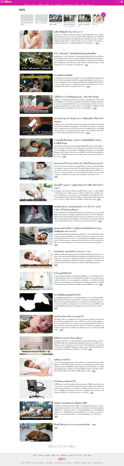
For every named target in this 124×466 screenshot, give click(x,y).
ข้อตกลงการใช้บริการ (26, 462)
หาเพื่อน (47, 4)
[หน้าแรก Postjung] (7, 1)
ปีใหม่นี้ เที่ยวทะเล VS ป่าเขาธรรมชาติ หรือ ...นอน (75, 425)
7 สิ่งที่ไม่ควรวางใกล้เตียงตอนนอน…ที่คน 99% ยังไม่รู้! (76, 97)
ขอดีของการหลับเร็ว (62, 360)
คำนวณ (76, 4)
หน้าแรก (26, 4)
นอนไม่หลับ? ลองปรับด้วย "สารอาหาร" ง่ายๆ (72, 251)
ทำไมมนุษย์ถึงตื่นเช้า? (63, 273)
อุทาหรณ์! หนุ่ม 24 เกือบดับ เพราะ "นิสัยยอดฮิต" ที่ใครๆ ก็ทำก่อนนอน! (79, 120)
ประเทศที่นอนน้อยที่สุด (63, 75)
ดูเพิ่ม (97, 43)
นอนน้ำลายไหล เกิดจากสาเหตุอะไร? (69, 316)
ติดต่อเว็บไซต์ (76, 462)
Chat (51, 5)
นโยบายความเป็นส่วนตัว (38, 462)
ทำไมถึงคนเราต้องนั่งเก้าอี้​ (64, 381)
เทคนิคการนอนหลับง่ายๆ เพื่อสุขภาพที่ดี (70, 403)
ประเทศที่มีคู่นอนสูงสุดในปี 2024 (67, 295)
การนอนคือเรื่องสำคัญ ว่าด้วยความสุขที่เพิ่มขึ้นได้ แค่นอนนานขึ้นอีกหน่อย (77, 141)
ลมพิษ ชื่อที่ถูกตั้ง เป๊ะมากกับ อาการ (68, 32)
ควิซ (71, 4)
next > (71, 446)
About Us (69, 462)
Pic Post (66, 5)
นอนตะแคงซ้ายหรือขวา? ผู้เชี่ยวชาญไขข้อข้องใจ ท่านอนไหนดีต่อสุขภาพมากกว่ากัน (77, 229)
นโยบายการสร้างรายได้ (60, 462)
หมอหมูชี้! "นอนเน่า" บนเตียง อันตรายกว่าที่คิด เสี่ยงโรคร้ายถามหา (78, 186)
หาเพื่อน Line (59, 4)
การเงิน (83, 4)
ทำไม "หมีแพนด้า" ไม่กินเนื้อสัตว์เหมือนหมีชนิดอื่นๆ (75, 53)
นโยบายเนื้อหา (49, 462)
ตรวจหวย (33, 4)
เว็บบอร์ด (40, 4)
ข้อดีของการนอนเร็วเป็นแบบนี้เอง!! (68, 338)
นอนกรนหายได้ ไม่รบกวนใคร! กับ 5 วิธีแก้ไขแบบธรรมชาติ (78, 163)
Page (88, 5)
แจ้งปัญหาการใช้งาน (86, 462)
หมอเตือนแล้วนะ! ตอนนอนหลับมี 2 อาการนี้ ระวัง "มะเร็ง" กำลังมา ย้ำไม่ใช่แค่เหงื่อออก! (77, 208)
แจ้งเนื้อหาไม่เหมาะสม (97, 462)
